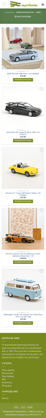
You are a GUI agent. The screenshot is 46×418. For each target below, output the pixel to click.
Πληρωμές (7, 385)
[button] (4, 4)
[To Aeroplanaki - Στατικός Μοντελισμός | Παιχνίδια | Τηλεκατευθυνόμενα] (24, 4)
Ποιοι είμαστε (8, 370)
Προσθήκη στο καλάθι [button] (23, 80)
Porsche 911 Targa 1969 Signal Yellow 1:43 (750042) (23, 194)
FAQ (4, 379)
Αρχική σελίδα (9, 12)
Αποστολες (7, 382)
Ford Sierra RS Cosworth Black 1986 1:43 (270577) (23, 133)
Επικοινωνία (7, 373)
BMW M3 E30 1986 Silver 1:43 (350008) (23, 74)
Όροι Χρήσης (8, 376)
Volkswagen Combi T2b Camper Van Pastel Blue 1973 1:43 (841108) (23, 316)
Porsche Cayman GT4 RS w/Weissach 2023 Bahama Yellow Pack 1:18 (23, 255)
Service (5, 398)
